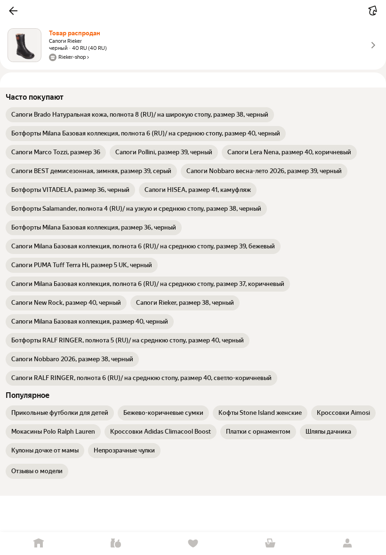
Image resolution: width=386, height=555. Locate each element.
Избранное (193, 543)
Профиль (347, 543)
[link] (140, 114)
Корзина (270, 543)
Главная (38, 543)
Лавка (115, 543)
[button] (13, 10)
